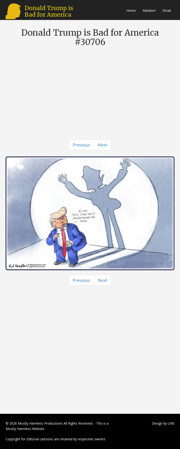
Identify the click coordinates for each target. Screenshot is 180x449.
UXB (171, 423)
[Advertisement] (90, 84)
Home (131, 10)
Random (149, 10)
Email (167, 10)
